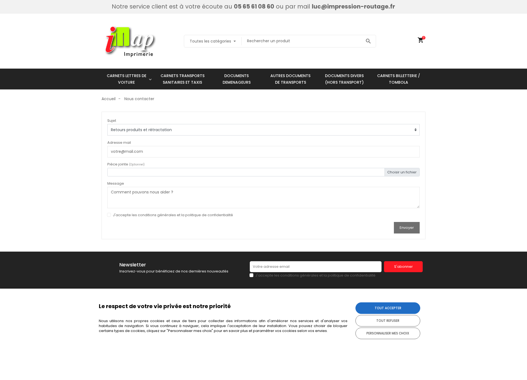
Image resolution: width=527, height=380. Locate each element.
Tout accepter (388, 308)
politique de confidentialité (209, 215)
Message (115, 183)
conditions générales (157, 215)
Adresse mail (119, 142)
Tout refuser (387, 321)
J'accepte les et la (173, 215)
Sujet (111, 120)
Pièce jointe (126, 164)
